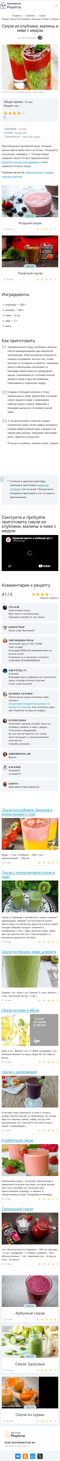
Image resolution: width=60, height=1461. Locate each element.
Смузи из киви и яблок (20, 1010)
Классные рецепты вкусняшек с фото (10, 5)
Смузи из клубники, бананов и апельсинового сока (27, 812)
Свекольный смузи (17, 1209)
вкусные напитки (12, 176)
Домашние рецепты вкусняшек (14, 1434)
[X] (40, 1456)
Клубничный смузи (17, 1140)
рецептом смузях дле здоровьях (20, 162)
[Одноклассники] (25, 1456)
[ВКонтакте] (18, 1456)
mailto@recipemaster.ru (16, 1446)
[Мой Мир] (32, 1456)
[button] (56, 5)
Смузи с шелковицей (19, 1072)
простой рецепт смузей (39, 172)
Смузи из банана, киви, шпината (29, 952)
